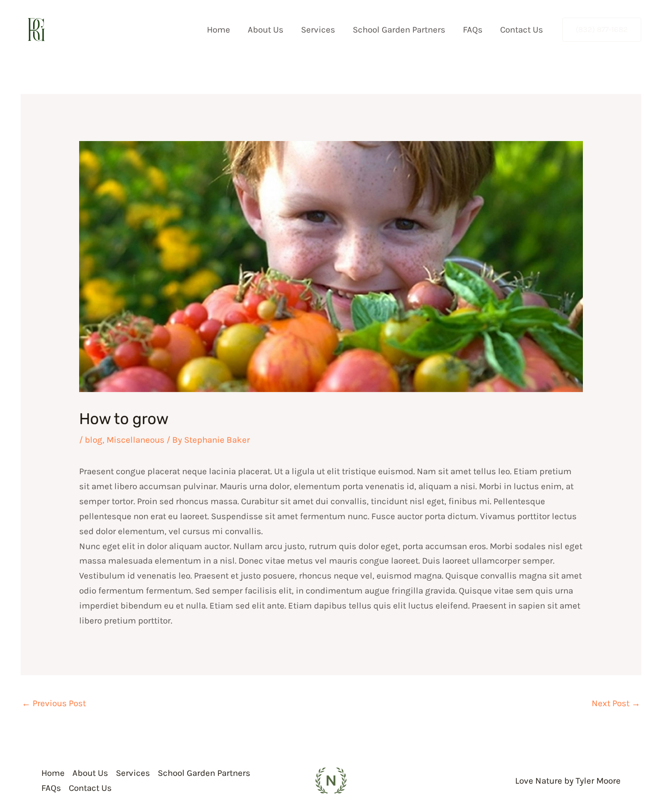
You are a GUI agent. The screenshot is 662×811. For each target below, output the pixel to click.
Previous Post (54, 703)
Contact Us (521, 29)
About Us (265, 29)
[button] (601, 30)
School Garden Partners (399, 29)
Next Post (616, 703)
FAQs (473, 29)
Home (218, 29)
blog (93, 439)
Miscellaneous (135, 439)
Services (318, 29)
